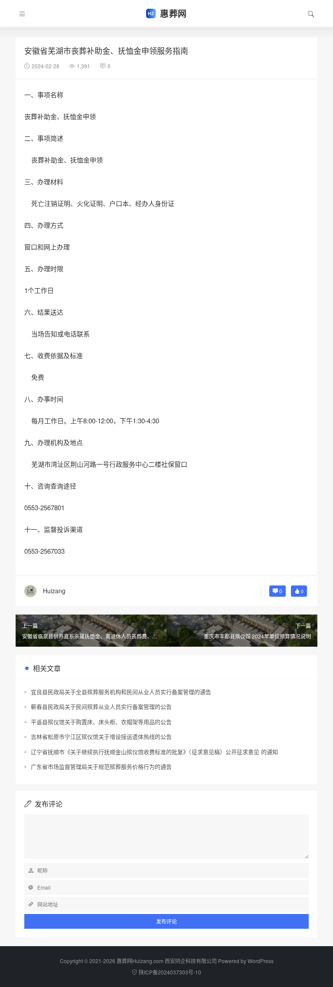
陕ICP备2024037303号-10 (170, 972)
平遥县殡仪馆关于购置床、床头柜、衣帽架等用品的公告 (101, 722)
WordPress (261, 960)
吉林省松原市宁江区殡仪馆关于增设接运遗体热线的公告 (101, 736)
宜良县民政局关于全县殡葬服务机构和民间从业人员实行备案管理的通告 (121, 692)
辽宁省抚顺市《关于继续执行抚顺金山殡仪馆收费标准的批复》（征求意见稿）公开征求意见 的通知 (154, 752)
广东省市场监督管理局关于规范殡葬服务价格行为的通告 (101, 766)
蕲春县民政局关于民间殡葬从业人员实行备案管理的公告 (101, 706)
